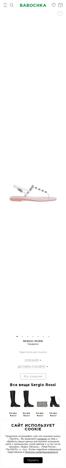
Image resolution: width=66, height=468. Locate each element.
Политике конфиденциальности (41, 452)
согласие (42, 438)
